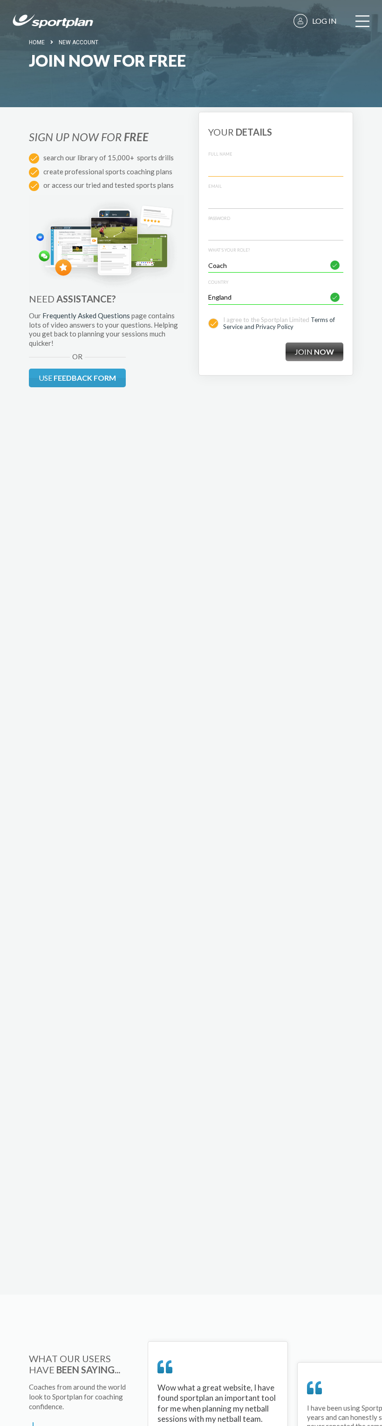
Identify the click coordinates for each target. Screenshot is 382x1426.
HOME (37, 42)
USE (77, 377)
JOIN (314, 351)
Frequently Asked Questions (86, 315)
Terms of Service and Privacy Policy (279, 323)
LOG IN (324, 20)
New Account (78, 42)
